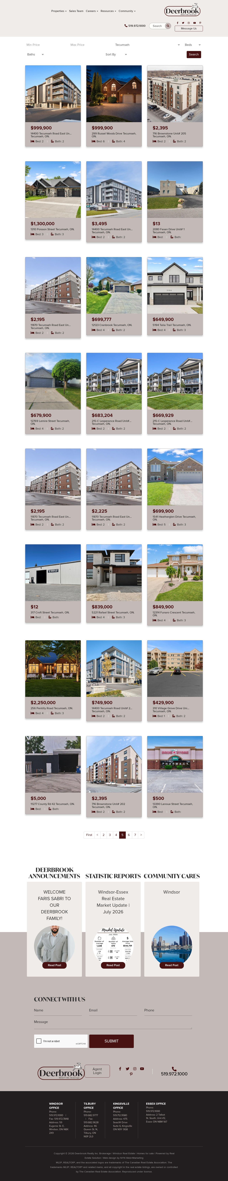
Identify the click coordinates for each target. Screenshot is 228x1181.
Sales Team (76, 11)
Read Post (54, 965)
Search (194, 54)
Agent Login (97, 1071)
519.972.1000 (137, 25)
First (89, 835)
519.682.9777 (91, 1115)
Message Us (189, 28)
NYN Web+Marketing (131, 1158)
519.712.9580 (120, 1115)
